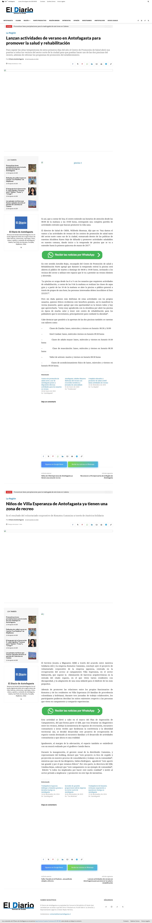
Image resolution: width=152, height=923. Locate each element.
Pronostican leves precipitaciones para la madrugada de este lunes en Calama (41, 26)
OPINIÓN (76, 20)
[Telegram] (106, 64)
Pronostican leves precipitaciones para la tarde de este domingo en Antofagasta (16, 168)
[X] (148, 20)
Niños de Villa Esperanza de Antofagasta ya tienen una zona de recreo (57, 477)
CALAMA (18, 20)
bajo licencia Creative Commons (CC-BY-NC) (48, 921)
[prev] (106, 26)
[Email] (96, 64)
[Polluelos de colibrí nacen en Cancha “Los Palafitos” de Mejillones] (32, 180)
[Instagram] (141, 20)
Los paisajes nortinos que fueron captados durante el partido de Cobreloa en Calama (15, 203)
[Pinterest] (82, 64)
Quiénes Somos (51, 1)
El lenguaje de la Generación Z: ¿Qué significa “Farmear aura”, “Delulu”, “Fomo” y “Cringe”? (16, 191)
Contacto (42, 1)
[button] (148, 1)
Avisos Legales (61, 1)
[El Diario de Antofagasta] (21, 223)
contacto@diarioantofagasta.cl (60, 914)
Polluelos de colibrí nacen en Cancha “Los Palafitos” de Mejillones (16, 179)
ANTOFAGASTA (8, 20)
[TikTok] (145, 20)
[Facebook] (138, 20)
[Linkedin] (92, 64)
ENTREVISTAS (66, 20)
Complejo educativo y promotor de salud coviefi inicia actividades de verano (98, 381)
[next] (109, 26)
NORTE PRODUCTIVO (39, 20)
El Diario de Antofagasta (16, 59)
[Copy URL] (111, 64)
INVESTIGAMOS (87, 20)
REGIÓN (26, 20)
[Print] (101, 64)
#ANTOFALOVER (100, 20)
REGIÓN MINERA (54, 20)
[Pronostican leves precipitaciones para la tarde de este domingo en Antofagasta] (32, 168)
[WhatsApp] (87, 64)
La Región (11, 33)
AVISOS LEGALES (113, 20)
